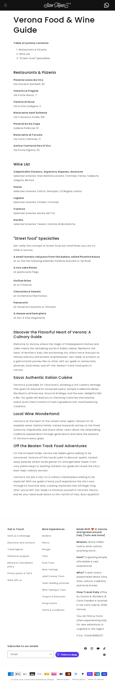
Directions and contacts (21, 542)
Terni (45, 556)
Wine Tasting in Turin (54, 589)
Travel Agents (15, 549)
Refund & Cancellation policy (20, 564)
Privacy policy (78, 679)
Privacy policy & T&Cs (19, 573)
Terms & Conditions (53, 609)
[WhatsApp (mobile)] (106, 5)
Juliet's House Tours (53, 576)
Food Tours (48, 562)
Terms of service (96, 679)
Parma (45, 542)
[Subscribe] (50, 654)
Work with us (14, 580)
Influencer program (18, 556)
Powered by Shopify (45, 679)
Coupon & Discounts (53, 596)
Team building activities (55, 583)
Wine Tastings (50, 569)
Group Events (49, 603)
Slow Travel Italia (27, 679)
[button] (5, 5)
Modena (46, 535)
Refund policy (63, 679)
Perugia (46, 549)
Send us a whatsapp (18, 535)
